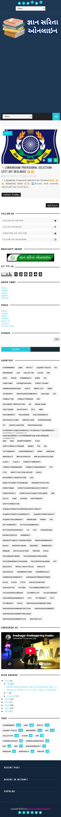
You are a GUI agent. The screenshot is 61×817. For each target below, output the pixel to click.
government (9, 367)
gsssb (40, 373)
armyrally (8, 456)
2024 (11, 441)
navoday (34, 545)
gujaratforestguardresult (16, 514)
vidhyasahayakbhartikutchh (17, 608)
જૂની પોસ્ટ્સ (52, 205)
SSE (45, 446)
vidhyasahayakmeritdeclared (17, 614)
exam (37, 378)
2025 (7, 680)
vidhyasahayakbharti (26, 394)
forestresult (9, 493)
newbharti (47, 545)
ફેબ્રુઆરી (11, 696)
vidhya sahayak (16, 425)
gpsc (5, 378)
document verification (14, 404)
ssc (45, 378)
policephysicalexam (40, 561)
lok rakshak (46, 530)
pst (55, 561)
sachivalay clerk (11, 420)
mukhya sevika (19, 545)
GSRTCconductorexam (13, 446)
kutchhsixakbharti (29, 525)
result (8, 133)
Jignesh (4, 295)
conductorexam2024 (12, 467)
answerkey (8, 373)
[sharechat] (32, 2)
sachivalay (8, 572)
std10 (13, 582)
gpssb (13, 378)
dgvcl (39, 472)
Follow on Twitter (13, 221)
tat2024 (21, 587)
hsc (51, 519)
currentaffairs (23, 383)
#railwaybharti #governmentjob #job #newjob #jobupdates (25, 436)
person (36, 551)
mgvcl (6, 545)
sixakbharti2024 (24, 572)
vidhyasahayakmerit (44, 608)
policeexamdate (40, 415)
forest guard (41, 383)
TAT (54, 394)
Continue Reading (11, 194)
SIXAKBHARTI (25, 378)
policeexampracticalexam (15, 561)
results (41, 566)
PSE (38, 446)
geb (52, 493)
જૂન (9, 683)
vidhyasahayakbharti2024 (38, 603)
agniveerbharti (26, 451)
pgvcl (46, 551)
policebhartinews (11, 556)
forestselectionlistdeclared (33, 493)
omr (41, 409)
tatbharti (8, 394)
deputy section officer (21, 472)
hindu (43, 519)
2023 (7, 702)
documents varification (14, 477)
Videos (4, 293)
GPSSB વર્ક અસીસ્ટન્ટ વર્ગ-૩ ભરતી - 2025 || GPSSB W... (32, 689)
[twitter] (19, 3)
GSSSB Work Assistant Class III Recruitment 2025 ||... (32, 686)
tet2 (52, 598)
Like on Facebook (12, 227)
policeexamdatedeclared (35, 556)
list (35, 530)
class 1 (6, 462)
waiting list (36, 619)
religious (7, 566)
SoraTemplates (44, 808)
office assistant (21, 551)
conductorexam (25, 399)
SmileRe (5, 318)
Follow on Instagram (15, 239)
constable (8, 383)
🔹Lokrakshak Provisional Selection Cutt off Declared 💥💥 (26, 169)
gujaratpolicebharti (13, 519)
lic (28, 530)
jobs (21, 367)
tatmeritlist (33, 593)
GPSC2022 (45, 394)
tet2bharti (8, 603)
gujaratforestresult (44, 514)
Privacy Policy (7, 325)
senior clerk (28, 420)
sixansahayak (44, 420)
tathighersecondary (13, 593)
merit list (39, 388)
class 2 (16, 462)
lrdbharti (25, 535)
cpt (51, 467)
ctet (5, 472)
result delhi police (25, 566)
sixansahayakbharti (12, 577)
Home (4, 287)
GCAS (37, 441)
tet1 (30, 598)
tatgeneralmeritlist (39, 587)
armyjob (50, 451)
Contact (5, 297)
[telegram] (40, 2)
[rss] (32, 812)
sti (4, 425)
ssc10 (5, 582)
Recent (16, 349)
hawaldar (31, 519)
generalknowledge (12, 388)
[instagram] (28, 3)
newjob (6, 551)
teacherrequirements (13, 598)
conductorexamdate (36, 467)
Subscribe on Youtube (15, 233)
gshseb (23, 498)
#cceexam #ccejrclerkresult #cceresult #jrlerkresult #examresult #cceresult (29, 431)
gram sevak (40, 404)
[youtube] (36, 3)
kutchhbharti (9, 525)
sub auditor (9, 587)
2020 (7, 711)
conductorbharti (32, 462)
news (49, 388)
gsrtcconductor (11, 504)
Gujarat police (43, 367)
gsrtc (27, 388)
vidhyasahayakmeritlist (14, 619)
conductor (8, 399)
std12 (22, 582)
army (39, 451)
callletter (29, 373)
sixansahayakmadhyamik (38, 577)
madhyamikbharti (43, 540)
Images (4, 290)
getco (5, 498)
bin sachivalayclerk (43, 456)
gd (30, 404)
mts (33, 409)
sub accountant (37, 582)
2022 (4, 441)
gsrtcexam (8, 409)
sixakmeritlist (43, 572)
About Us (5, 321)
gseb (14, 498)
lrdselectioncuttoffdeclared (17, 540)
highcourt (22, 409)
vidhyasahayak (35, 425)
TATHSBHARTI (9, 451)
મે (8, 692)
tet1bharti (40, 598)
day (38, 399)
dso (31, 477)
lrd (18, 373)
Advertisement (24, 441)
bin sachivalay (23, 456)
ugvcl (20, 603)
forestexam (8, 488)
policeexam (24, 415)
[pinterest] (40, 812)
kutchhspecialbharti (13, 530)
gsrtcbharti (36, 498)
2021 (7, 708)
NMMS (30, 446)
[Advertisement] (30, 77)
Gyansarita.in (32, 808)
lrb (48, 373)
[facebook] (23, 3)
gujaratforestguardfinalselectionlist (22, 509)
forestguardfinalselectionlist (33, 488)
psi (55, 367)
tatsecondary (50, 593)
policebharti (9, 415)
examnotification (40, 483)
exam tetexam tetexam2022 (15, 483)
